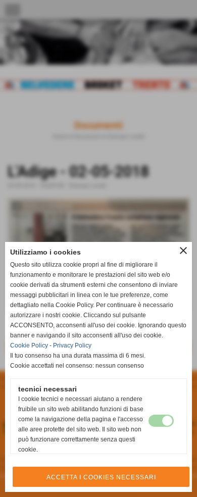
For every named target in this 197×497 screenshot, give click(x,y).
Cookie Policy (29, 345)
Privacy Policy (72, 345)
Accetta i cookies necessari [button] (101, 477)
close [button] (183, 250)
